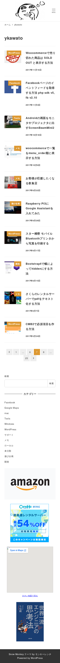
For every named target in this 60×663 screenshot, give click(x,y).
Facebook (9, 402)
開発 (6, 461)
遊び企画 (9, 456)
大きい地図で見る (30, 595)
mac (6, 413)
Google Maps (11, 407)
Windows (9, 423)
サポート (9, 434)
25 (26, 358)
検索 (6, 376)
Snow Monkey (16, 654)
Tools (7, 418)
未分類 (7, 450)
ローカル (9, 445)
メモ (6, 440)
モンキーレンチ (43, 654)
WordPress (10, 429)
